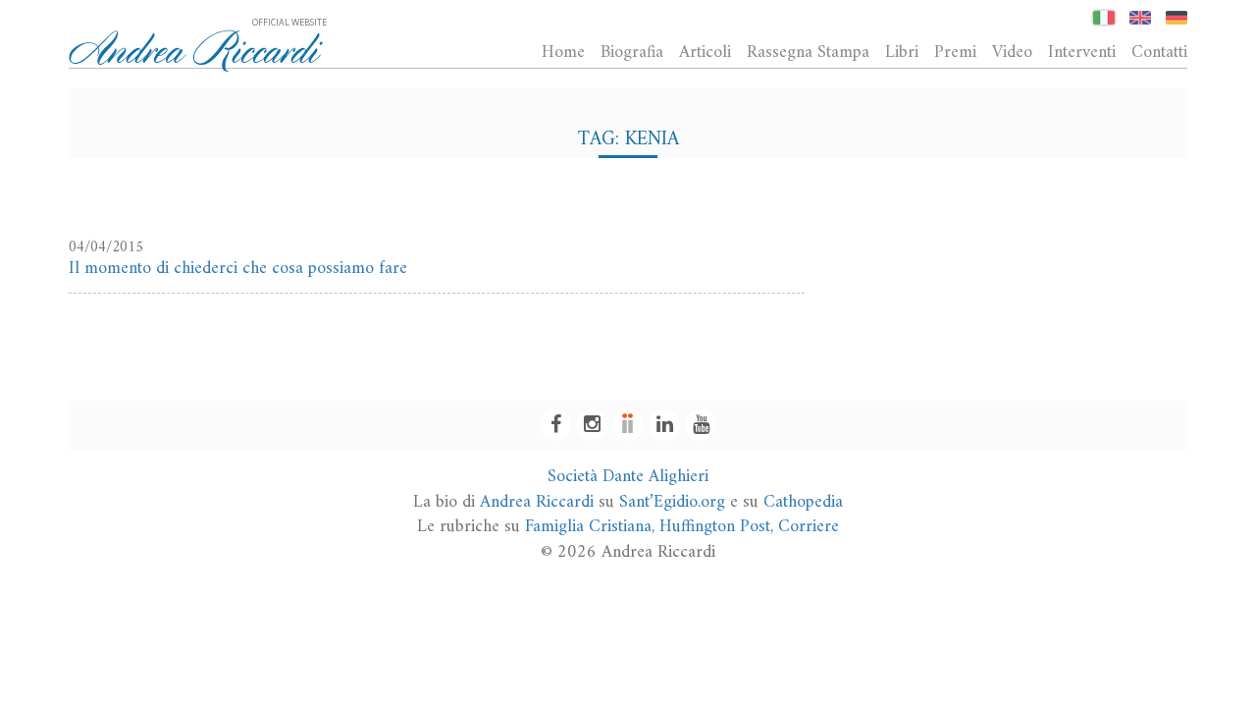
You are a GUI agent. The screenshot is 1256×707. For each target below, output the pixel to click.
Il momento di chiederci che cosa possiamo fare (238, 268)
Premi (955, 52)
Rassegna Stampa (808, 52)
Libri (901, 52)
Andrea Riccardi (537, 502)
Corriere (808, 527)
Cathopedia (803, 502)
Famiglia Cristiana (588, 527)
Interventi (1082, 52)
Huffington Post (714, 527)
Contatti (1159, 52)
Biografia (632, 52)
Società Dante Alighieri (628, 477)
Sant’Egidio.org (672, 502)
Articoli (705, 52)
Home (563, 52)
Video (1012, 52)
